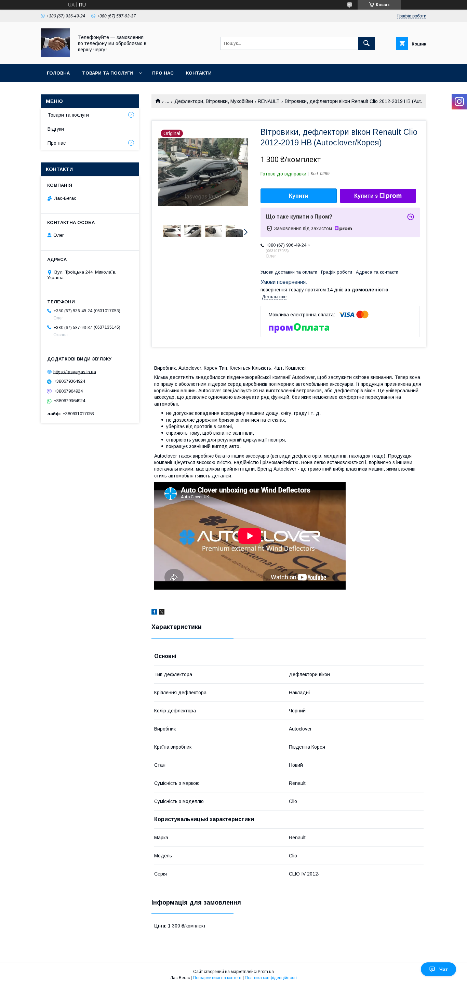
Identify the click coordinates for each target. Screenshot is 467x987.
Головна (58, 73)
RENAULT (269, 101)
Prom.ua (266, 971)
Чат (443, 969)
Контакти (199, 73)
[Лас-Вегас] (55, 55)
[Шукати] (366, 43)
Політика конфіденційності (271, 977)
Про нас (163, 73)
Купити (298, 196)
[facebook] (154, 613)
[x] (161, 613)
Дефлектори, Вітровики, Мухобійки (213, 101)
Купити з (366, 196)
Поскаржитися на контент (217, 977)
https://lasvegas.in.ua (74, 371)
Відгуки (56, 129)
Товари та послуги (107, 73)
